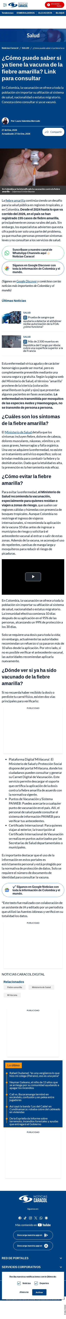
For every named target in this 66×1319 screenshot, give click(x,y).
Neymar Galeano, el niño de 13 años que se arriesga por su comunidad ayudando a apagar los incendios (34, 1084)
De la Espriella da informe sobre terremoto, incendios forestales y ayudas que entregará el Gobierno (34, 1121)
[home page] (33, 1198)
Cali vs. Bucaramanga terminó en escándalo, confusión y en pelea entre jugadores (32, 1097)
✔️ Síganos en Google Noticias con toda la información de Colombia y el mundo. (36, 890)
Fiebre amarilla (14, 987)
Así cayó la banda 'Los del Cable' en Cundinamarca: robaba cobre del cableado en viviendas (35, 1109)
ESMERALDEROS (26, 13)
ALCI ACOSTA (45, 13)
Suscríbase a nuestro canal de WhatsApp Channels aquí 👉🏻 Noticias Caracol (32, 253)
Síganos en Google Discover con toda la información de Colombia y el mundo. (36, 268)
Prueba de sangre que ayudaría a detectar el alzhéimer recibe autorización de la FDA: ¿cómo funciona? (42, 321)
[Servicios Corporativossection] (60, 1267)
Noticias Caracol (10, 48)
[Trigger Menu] (5, 5)
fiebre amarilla (15, 200)
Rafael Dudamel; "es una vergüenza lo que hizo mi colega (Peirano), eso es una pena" (34, 1074)
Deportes (44, 1283)
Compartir (53, 132)
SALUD (25, 48)
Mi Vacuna (12, 995)
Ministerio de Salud (18, 432)
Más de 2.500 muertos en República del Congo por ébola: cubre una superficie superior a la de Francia (43, 346)
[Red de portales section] (60, 1258)
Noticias (27, 1283)
